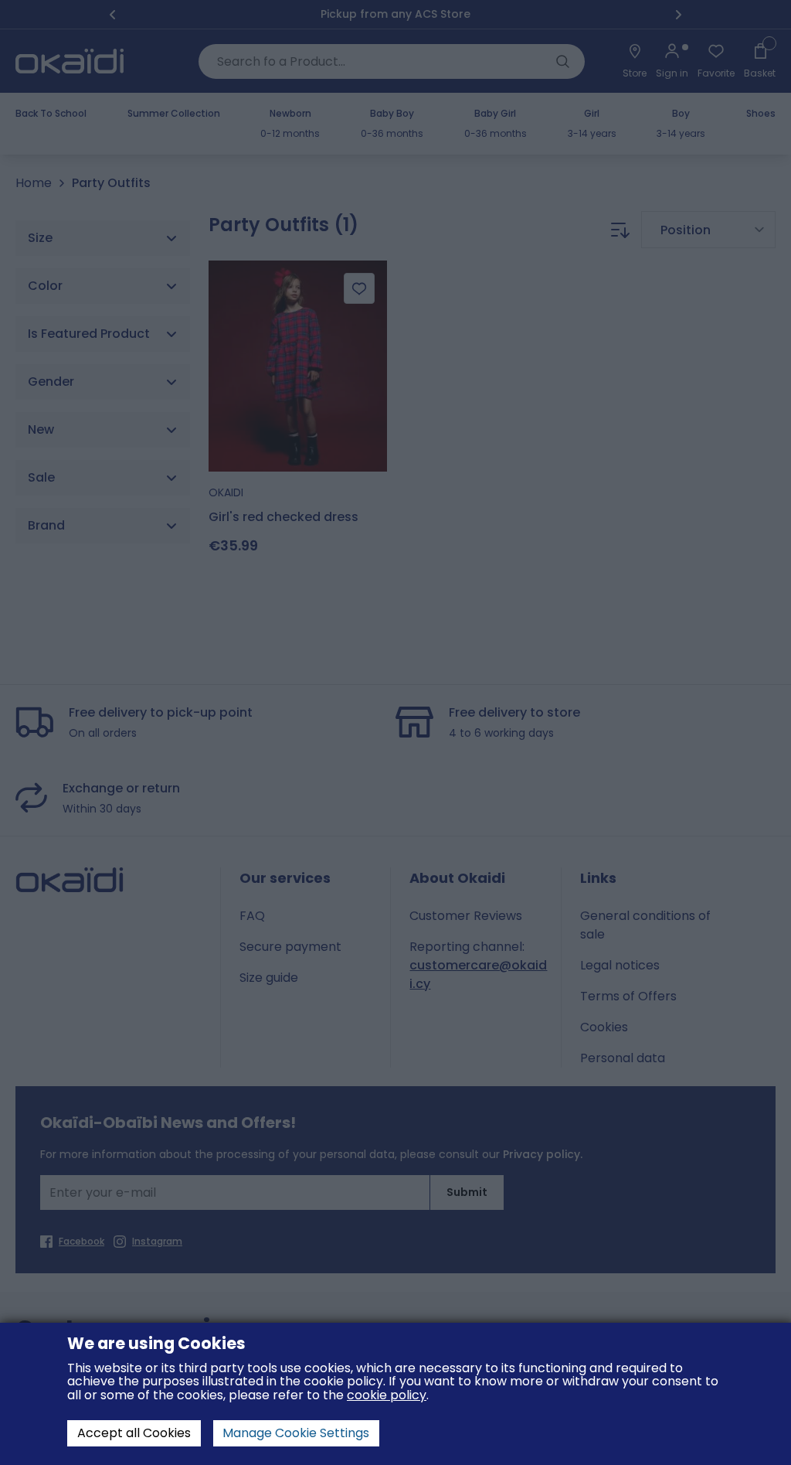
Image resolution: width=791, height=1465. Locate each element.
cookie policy (386, 1395)
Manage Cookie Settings (295, 1433)
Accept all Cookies (134, 1433)
